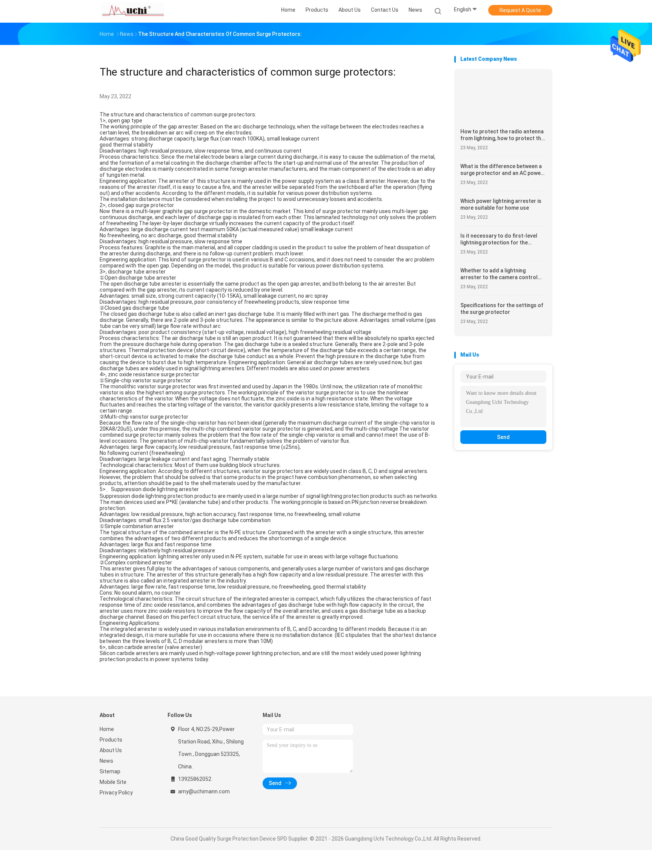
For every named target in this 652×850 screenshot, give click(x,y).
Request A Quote (520, 10)
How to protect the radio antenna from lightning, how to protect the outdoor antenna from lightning (502, 135)
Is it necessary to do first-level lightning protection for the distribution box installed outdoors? (498, 239)
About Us (111, 750)
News (106, 761)
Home (107, 729)
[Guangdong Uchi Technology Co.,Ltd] (133, 11)
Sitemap (110, 771)
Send (503, 437)
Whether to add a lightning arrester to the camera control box (499, 274)
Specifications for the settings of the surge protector (501, 308)
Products (111, 740)
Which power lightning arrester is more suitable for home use (500, 204)
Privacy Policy (116, 793)
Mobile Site (113, 782)
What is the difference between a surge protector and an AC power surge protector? (501, 169)
